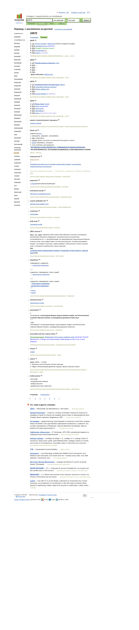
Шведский (17, 201)
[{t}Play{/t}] (35, 40)
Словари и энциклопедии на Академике (44, 16)
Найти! (86, 20)
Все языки (17, 43)
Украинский (17, 182)
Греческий (17, 66)
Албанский (17, 46)
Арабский (16, 49)
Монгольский (17, 121)
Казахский (17, 95)
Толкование (34, 37)
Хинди (15, 195)
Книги (52, 23)
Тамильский (17, 172)
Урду (15, 185)
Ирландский (17, 82)
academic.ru (19, 23)
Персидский (17, 137)
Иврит (15, 75)
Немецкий (17, 124)
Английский (17, 36)
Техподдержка (42, 494)
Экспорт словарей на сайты (22, 499)
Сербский (16, 156)
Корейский (17, 102)
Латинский (17, 105)
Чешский (16, 198)
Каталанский (17, 98)
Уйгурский (17, 179)
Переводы (42, 23)
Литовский (17, 111)
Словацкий (17, 159)
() (57, 63)
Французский (17, 192)
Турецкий (16, 175)
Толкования (31, 23)
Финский (16, 188)
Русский (16, 153)
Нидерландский (18, 128)
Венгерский (17, 59)
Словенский (17, 162)
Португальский (18, 144)
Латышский (17, 108)
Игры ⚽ (62, 23)
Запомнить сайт (64, 12)
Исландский (17, 85)
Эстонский (17, 205)
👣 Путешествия (20, 496)
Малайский (17, 118)
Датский (16, 72)
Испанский (17, 88)
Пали (15, 134)
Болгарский (17, 56)
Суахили (16, 166)
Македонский (17, 115)
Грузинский (17, 69)
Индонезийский (18, 79)
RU (88, 12)
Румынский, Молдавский (17, 148)
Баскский (16, 53)
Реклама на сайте (52, 494)
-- (47, 126)
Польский (16, 141)
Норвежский (17, 131)
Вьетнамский (17, 62)
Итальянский (17, 92)
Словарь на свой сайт (78, 12)
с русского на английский (63, 29)
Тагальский (17, 169)
